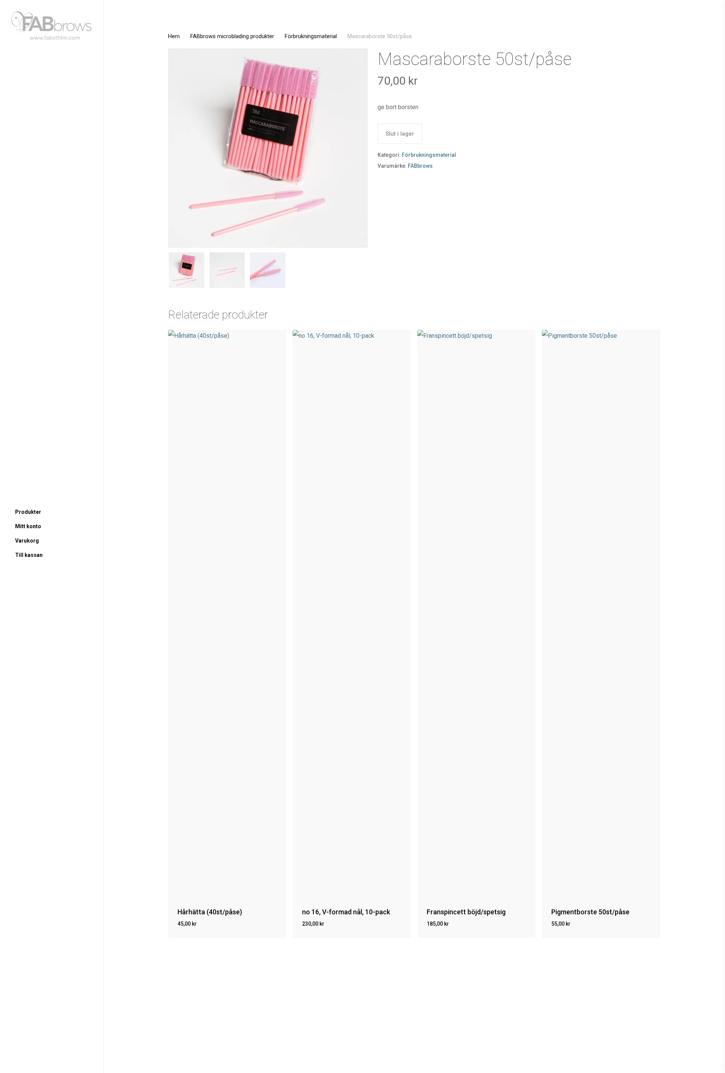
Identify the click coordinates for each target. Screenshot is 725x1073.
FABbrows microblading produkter (232, 36)
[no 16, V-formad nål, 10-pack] (352, 613)
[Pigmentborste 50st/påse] (601, 613)
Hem (174, 36)
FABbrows (420, 166)
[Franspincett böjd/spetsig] (476, 613)
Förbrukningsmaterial (311, 36)
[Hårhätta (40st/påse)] (227, 613)
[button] (213, 929)
